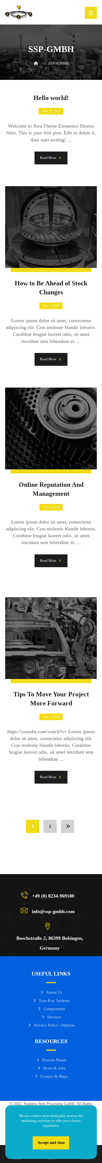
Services (54, 1017)
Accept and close (51, 1143)
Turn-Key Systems (54, 1000)
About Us (54, 992)
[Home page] (36, 63)
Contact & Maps (54, 1076)
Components (54, 1009)
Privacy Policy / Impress (54, 1025)
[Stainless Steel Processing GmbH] (18, 12)
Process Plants (54, 1060)
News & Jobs (54, 1068)
